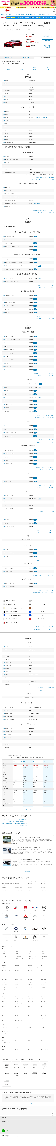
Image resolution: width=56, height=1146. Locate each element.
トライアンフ (19, 1006)
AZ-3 (17, 881)
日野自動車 (44, 956)
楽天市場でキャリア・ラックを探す (45, 560)
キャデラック (6, 979)
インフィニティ (19, 989)
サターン (31, 979)
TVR (4, 996)
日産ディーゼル (32, 956)
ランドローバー (19, 998)
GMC (43, 987)
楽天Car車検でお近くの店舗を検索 (46, 212)
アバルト (5, 1020)
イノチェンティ (19, 1020)
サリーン (31, 984)
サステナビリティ (16, 1136)
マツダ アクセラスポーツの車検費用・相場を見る (13, 821)
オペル (17, 967)
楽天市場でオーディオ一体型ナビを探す (44, 417)
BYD (4, 1049)
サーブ (4, 1033)
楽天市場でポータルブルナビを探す (45, 415)
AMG (4, 965)
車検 (28, 29)
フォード (18, 982)
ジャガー (31, 996)
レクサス (31, 958)
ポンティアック (32, 982)
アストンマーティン (21, 996)
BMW (17, 965)
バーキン (5, 1052)
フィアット (31, 1015)
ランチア (18, 1018)
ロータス (31, 998)
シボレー (44, 979)
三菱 (43, 951)
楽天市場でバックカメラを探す (46, 287)
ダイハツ (5, 956)
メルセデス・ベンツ (8, 970)
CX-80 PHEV (19, 890)
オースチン (44, 1003)
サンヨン (44, 1040)
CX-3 (17, 883)
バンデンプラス (19, 1003)
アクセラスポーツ (39, 14)
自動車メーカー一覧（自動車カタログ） (17, 14)
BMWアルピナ (32, 965)
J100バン (44, 890)
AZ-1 (4, 881)
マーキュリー (45, 982)
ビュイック (5, 982)
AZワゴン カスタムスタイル (8, 884)
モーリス (5, 1006)
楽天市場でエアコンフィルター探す (45, 487)
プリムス (44, 984)
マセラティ (5, 1018)
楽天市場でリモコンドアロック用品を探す (44, 373)
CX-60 (4, 887)
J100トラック (32, 890)
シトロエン (5, 1027)
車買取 (17, 29)
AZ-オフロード (32, 881)
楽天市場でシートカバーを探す (46, 439)
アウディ (5, 967)
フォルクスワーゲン (33, 967)
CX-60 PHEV (19, 887)
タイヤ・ (38, 29)
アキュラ (44, 958)
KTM (30, 1052)
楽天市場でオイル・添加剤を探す (46, 687)
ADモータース (6, 1042)
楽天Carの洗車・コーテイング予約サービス (44, 629)
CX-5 (43, 883)
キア (30, 1040)
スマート (44, 965)
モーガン (5, 1003)
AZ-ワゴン (44, 881)
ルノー (30, 1027)
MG (30, 1006)
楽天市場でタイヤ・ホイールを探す (45, 590)
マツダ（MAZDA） (30, 14)
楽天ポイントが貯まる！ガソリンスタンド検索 (43, 179)
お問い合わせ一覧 (9, 1136)
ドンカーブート (45, 1049)
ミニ (43, 970)
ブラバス (31, 970)
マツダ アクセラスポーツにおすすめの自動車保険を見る (15, 826)
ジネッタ (18, 1001)
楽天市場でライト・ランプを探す (46, 511)
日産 (17, 951)
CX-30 (30, 883)
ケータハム (31, 1001)
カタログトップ (8, 57)
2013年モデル (47, 14)
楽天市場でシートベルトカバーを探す (45, 318)
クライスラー (19, 979)
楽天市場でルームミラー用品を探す (45, 530)
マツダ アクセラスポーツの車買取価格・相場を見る (14, 819)
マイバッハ (18, 970)
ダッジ (30, 987)
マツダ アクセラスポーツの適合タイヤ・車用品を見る (14, 823)
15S (14, 761)
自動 (49, 29)
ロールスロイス (6, 1001)
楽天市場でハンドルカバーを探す (46, 375)
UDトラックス (19, 958)
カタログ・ (7, 29)
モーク (4, 1009)
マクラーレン (32, 1003)
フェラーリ (44, 1015)
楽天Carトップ (4, 14)
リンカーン (5, 984)
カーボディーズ (45, 1001)
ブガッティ (44, 1027)
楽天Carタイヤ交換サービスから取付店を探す (43, 592)
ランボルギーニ (32, 1018)
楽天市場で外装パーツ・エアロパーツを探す (43, 575)
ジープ (17, 987)
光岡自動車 (18, 956)
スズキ (43, 953)
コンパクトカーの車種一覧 (41, 117)
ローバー (44, 998)
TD (30, 1049)
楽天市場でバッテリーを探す (47, 690)
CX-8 (43, 887)
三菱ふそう (5, 958)
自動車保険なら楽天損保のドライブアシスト (43, 210)
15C (34, 761)
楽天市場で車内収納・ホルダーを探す (45, 467)
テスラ (4, 987)
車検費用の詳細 (37, 203)
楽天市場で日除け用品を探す (47, 469)
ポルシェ (44, 967)
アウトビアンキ (19, 1015)
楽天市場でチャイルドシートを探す (45, 316)
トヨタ (4, 951)
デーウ (17, 1040)
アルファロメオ (6, 1015)
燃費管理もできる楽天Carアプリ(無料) (45, 177)
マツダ (4, 953)
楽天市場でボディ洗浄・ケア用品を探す (44, 626)
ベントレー (5, 998)
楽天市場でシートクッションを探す (45, 442)
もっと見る (27, 809)
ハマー (4, 989)
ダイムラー (44, 996)
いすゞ (17, 953)
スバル (30, 953)
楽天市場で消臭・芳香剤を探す (46, 485)
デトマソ (44, 1018)
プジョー (18, 1027)
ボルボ (17, 1033)
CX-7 (30, 887)
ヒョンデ (5, 1040)
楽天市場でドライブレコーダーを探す (45, 285)
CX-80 (4, 890)
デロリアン (18, 984)
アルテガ (5, 973)
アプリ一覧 (3, 1136)
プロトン (18, 1049)
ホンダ (30, 951)
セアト (17, 1052)
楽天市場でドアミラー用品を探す (46, 532)
